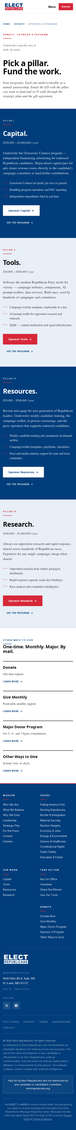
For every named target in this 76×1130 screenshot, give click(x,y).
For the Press (11, 830)
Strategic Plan (11, 825)
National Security (50, 820)
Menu (52, 6)
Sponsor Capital (21, 210)
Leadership (10, 820)
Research (9, 894)
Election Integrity (50, 825)
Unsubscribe (61, 1021)
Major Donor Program (23, 726)
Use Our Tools (49, 894)
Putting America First (52, 804)
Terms (43, 1021)
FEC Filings (11, 1021)
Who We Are (10, 804)
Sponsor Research (22, 601)
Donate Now (47, 916)
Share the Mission (51, 889)
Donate (66, 6)
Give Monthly (15, 697)
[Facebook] (16, 1005)
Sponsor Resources (23, 472)
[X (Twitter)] (6, 1005)
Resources (9, 889)
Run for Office (48, 879)
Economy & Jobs (50, 830)
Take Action (49, 870)
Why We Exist (11, 815)
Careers (8, 841)
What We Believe (13, 809)
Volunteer (46, 884)
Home (6, 24)
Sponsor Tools (20, 339)
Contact (7, 836)
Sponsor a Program (52, 931)
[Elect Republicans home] (13, 6)
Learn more (13, 681)
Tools (6, 884)
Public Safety (48, 851)
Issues (45, 795)
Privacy (29, 1021)
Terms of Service (42, 1119)
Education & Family (51, 857)
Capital (7, 879)
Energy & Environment (53, 836)
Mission (9, 795)
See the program (20, 222)
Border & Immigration (52, 815)
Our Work (10, 870)
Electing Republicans (52, 809)
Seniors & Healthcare (53, 841)
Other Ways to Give (20, 756)
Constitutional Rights (52, 846)
